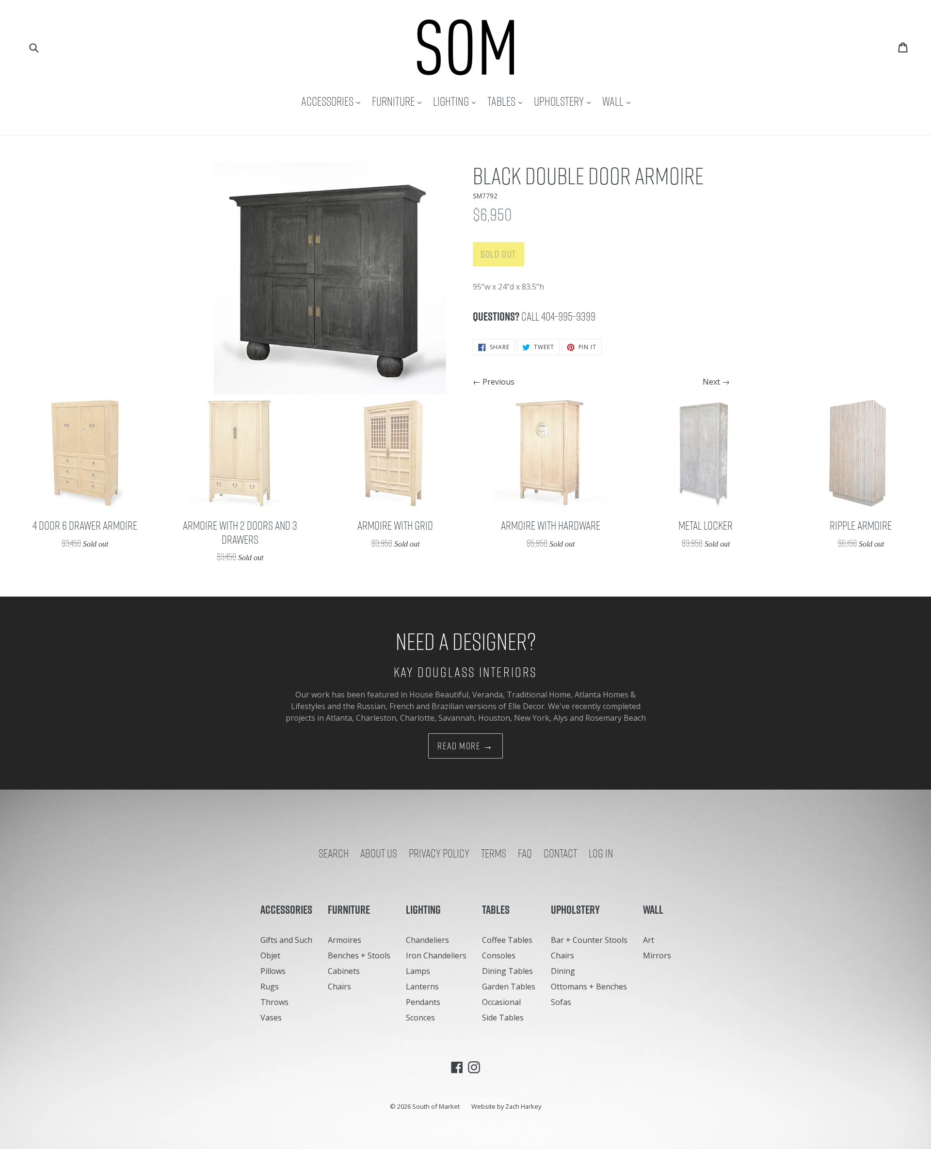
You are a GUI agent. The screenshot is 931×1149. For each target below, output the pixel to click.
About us (378, 853)
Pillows (273, 971)
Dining (563, 971)
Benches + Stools (359, 955)
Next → (716, 381)
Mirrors (657, 955)
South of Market (436, 1106)
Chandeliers (427, 940)
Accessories (333, 101)
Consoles (498, 955)
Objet (270, 955)
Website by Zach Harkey (506, 1106)
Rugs (269, 986)
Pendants (423, 1002)
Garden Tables (508, 986)
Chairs (339, 986)
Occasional (501, 1002)
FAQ (525, 853)
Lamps (418, 971)
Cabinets (344, 971)
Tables (507, 101)
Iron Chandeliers (436, 955)
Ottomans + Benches (589, 986)
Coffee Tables (507, 940)
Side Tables (503, 1017)
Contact (560, 853)
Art (648, 940)
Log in (601, 853)
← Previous (493, 381)
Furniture (399, 101)
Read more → (465, 746)
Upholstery (564, 101)
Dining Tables (507, 971)
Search (334, 853)
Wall (618, 101)
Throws (274, 1002)
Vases (271, 1017)
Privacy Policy (439, 853)
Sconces (420, 1017)
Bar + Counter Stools (589, 940)
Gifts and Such (286, 940)
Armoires (344, 940)
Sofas (561, 1002)
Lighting (457, 101)
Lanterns (422, 986)
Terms (493, 853)
